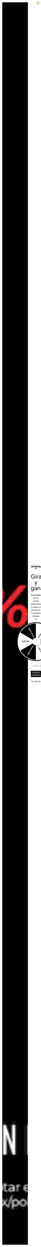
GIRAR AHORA (35, 674)
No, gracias (36, 681)
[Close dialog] (38, 3)
